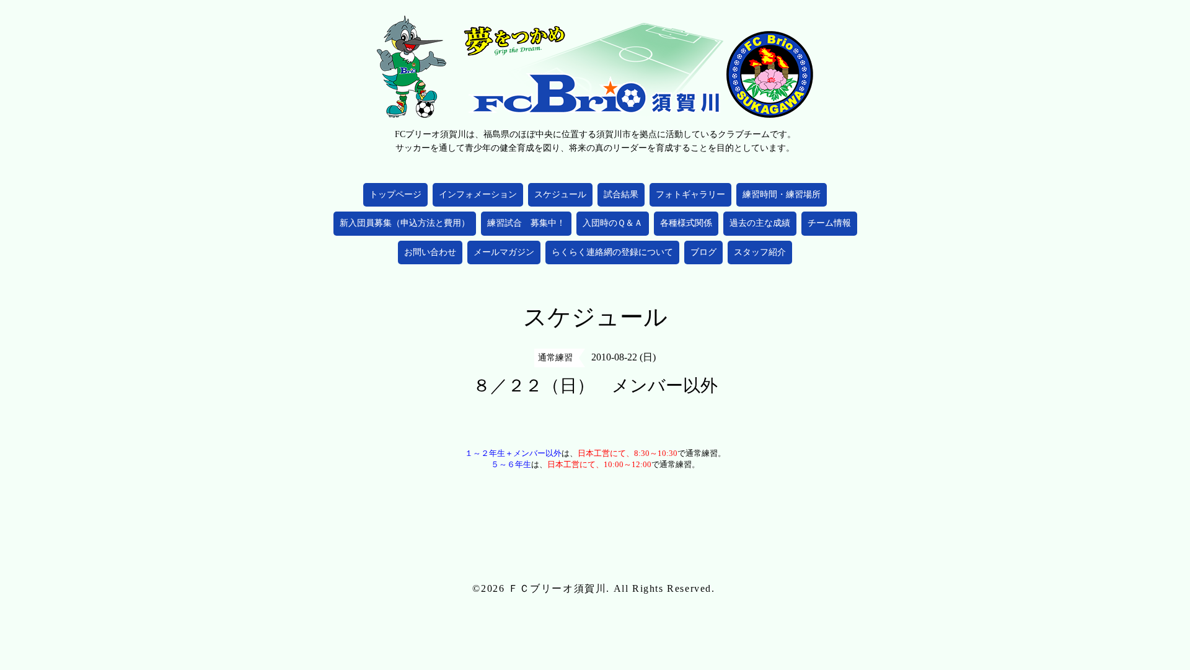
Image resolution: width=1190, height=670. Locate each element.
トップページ (395, 194)
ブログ (703, 252)
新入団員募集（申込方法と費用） (405, 223)
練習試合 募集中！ (526, 223)
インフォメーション (478, 194)
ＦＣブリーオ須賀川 (557, 588)
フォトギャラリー (690, 194)
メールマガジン (504, 252)
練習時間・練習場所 (782, 194)
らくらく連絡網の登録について (612, 252)
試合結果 (621, 194)
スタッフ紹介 (760, 252)
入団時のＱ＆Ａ (613, 223)
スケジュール (560, 194)
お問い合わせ (430, 252)
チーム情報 (829, 223)
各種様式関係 (686, 223)
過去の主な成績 (759, 223)
